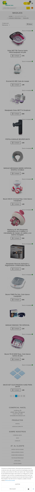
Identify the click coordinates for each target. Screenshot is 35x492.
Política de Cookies (10, 480)
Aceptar (17, 484)
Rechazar (13, 489)
